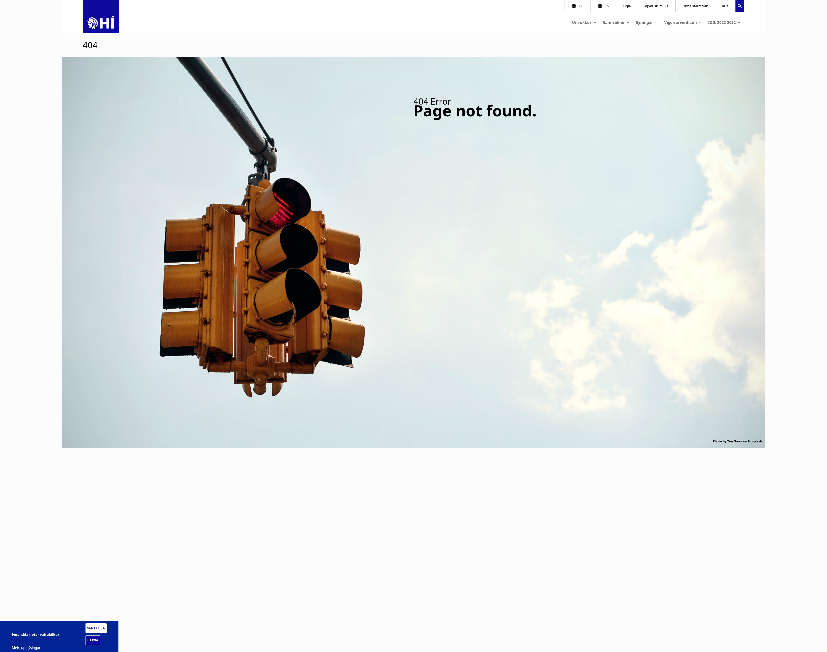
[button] (739, 6)
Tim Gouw (734, 441)
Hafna (92, 640)
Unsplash (755, 441)
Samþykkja (96, 628)
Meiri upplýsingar (26, 647)
